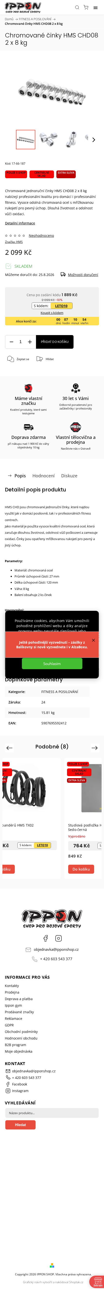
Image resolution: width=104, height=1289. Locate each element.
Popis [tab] (20, 476)
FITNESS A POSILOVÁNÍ (59, 691)
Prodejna (12, 992)
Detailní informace (20, 223)
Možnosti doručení (83, 274)
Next (95, 748)
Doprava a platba (19, 998)
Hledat (20, 1125)
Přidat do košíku (55, 342)
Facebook (45, 938)
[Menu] (95, 7)
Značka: (14, 242)
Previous (10, 748)
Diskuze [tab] (69, 476)
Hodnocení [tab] (43, 476)
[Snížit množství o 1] (11, 342)
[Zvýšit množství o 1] (30, 342)
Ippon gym (13, 1005)
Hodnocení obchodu (21, 1038)
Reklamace (13, 1018)
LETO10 (61, 305)
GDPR (9, 1025)
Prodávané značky (19, 1012)
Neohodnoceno (41, 235)
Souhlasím (52, 663)
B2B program (15, 1044)
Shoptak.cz (76, 1282)
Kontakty (12, 985)
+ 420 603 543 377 (56, 958)
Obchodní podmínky (21, 1031)
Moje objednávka (18, 1051)
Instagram (58, 938)
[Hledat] (77, 7)
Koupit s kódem (52, 313)
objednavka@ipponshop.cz (56, 949)
